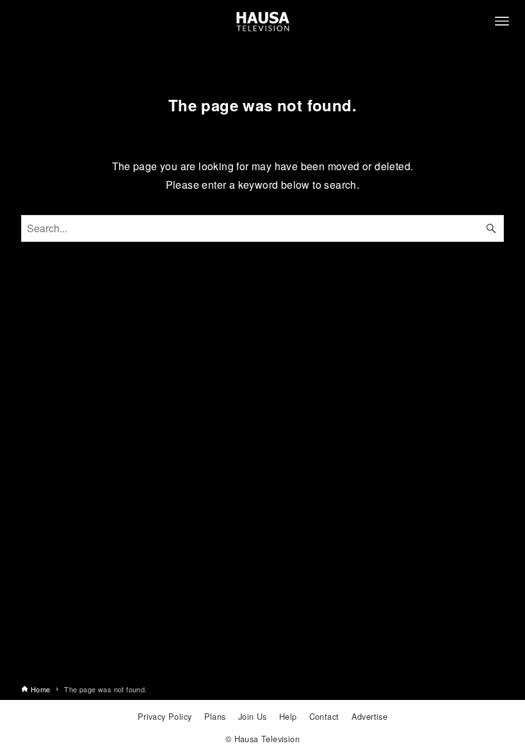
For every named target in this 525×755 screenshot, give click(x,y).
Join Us (252, 716)
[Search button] (491, 228)
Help (288, 716)
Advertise (369, 716)
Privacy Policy (165, 716)
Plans (215, 716)
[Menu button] (502, 21)
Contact (324, 716)
